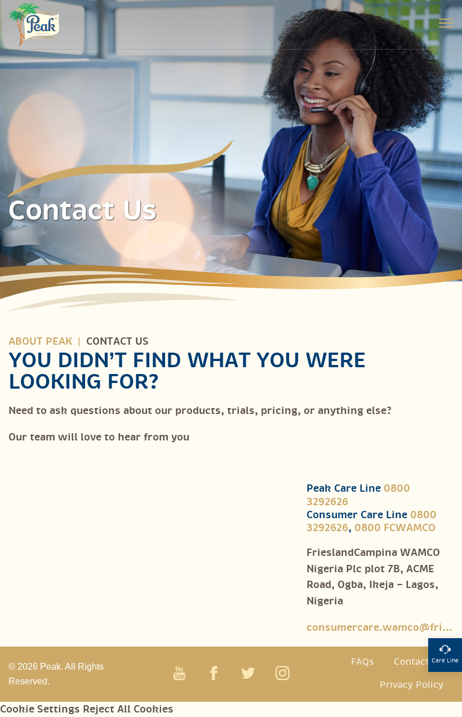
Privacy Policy (411, 685)
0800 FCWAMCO (395, 528)
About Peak (40, 341)
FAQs (362, 662)
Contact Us (418, 662)
